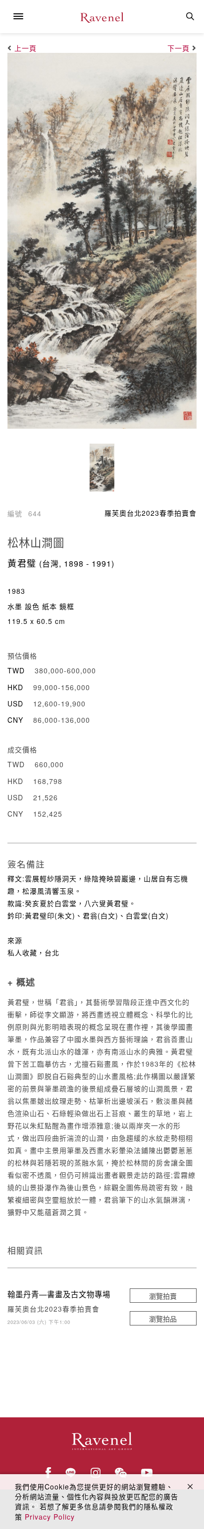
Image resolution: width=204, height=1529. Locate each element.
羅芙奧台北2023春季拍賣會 (150, 513)
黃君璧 (22, 562)
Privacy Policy (50, 1517)
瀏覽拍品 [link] (163, 1318)
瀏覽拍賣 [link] (163, 1296)
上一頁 (25, 48)
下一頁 (178, 48)
